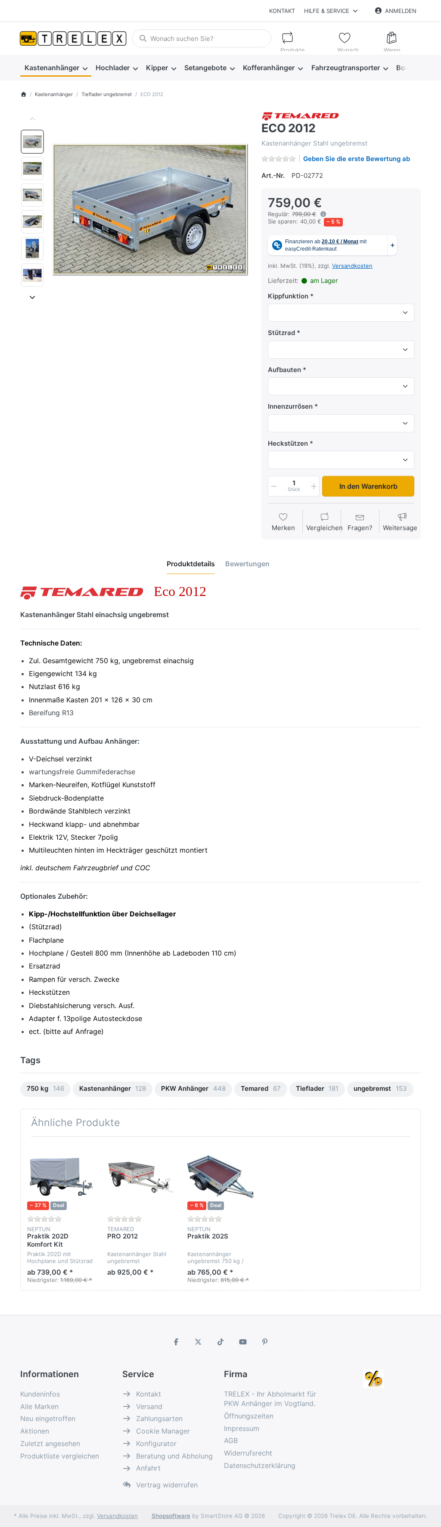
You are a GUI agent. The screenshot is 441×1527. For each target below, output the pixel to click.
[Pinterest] (264, 1341)
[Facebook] (176, 1341)
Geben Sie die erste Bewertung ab (356, 159)
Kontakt (282, 10)
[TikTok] (220, 1341)
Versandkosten (352, 265)
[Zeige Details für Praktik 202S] (220, 1176)
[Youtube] (242, 1341)
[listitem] (149, 209)
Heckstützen (288, 443)
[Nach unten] (32, 297)
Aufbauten (284, 370)
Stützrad (281, 333)
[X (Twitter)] (198, 1341)
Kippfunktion (288, 296)
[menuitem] (55, 68)
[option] (32, 141)
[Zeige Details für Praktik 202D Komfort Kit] (60, 1176)
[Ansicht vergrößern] (149, 209)
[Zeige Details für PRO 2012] (140, 1176)
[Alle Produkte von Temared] (300, 115)
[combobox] (201, 38)
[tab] (191, 564)
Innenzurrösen (290, 406)
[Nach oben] (32, 119)
